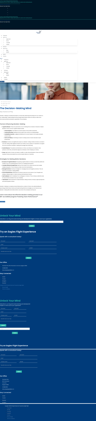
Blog (7, 50)
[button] (38, 58)
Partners (4, 46)
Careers (4, 56)
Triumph (8, 42)
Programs (5, 35)
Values (7, 44)
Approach (8, 39)
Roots (7, 40)
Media (7, 52)
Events (4, 54)
